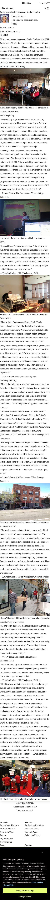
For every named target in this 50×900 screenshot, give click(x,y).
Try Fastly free (6, 838)
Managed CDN (32, 828)
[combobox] (32, 3)
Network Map (6, 842)
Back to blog (7, 8)
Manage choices (25, 897)
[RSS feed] (48, 8)
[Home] (7, 3)
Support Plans (31, 832)
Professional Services (34, 825)
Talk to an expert (24, 810)
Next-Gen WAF (7, 832)
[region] (25, 873)
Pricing (3, 835)
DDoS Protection (7, 828)
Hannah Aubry (18, 16)
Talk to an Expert (32, 835)
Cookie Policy (8, 885)
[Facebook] (6, 35)
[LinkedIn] (4, 35)
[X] (1, 35)
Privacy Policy (37, 882)
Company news (13, 31)
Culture (3, 31)
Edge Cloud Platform (9, 825)
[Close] (42, 852)
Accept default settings (25, 890)
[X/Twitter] (45, 8)
